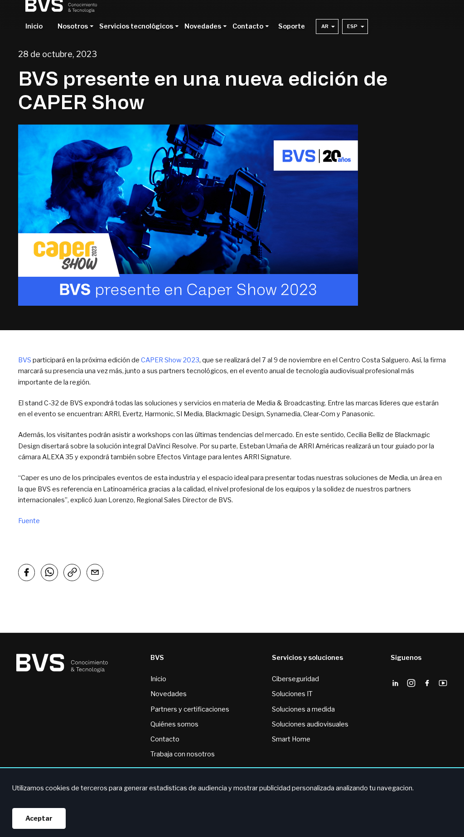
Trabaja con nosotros (182, 754)
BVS (24, 360)
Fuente (29, 521)
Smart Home (291, 739)
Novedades (168, 694)
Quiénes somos (174, 724)
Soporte (291, 26)
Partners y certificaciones (189, 709)
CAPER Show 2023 (170, 360)
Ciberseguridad (295, 679)
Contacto (164, 739)
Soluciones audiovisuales (310, 724)
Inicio (34, 26)
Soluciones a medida (303, 709)
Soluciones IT (292, 694)
